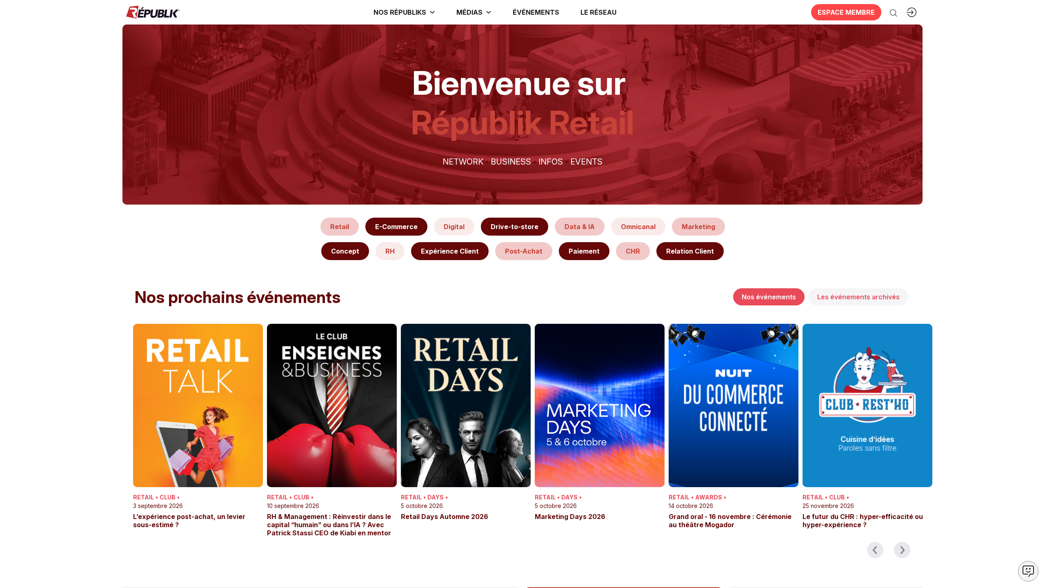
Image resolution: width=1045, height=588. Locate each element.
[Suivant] (902, 550)
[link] (404, 12)
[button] (536, 12)
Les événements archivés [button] (858, 297)
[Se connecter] (911, 12)
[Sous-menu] (432, 12)
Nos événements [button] (769, 297)
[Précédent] (875, 550)
